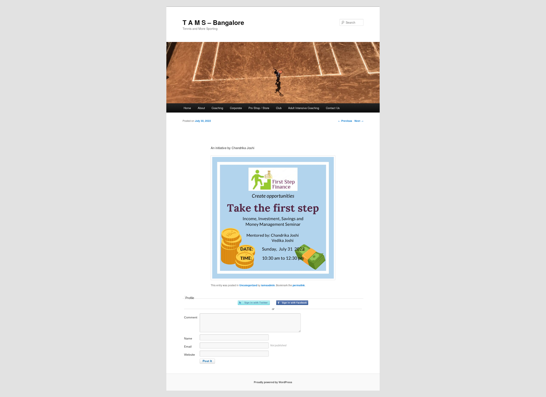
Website (189, 354)
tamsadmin (268, 285)
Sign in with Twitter (254, 302)
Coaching (217, 108)
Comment (190, 317)
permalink (299, 285)
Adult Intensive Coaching (303, 108)
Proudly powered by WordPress (273, 382)
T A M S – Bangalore (213, 22)
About (201, 108)
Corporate (236, 108)
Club (279, 108)
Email (188, 346)
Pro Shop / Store (258, 108)
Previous (345, 121)
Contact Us (333, 108)
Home (187, 108)
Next (358, 121)
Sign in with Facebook (292, 302)
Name (188, 338)
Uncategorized (248, 285)
